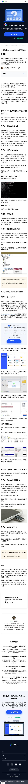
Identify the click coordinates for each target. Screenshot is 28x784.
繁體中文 (13, 769)
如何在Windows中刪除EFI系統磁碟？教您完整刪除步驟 (14, 657)
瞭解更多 (23, 781)
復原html (7, 334)
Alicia (8, 67)
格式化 (12, 327)
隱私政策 (12, 776)
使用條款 (16, 776)
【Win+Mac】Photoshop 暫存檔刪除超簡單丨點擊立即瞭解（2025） (14, 677)
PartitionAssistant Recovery (8, 314)
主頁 (1, 45)
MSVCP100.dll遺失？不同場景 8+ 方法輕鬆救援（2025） (14, 646)
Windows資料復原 (6, 45)
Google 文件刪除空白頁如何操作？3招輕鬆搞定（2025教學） (14, 667)
